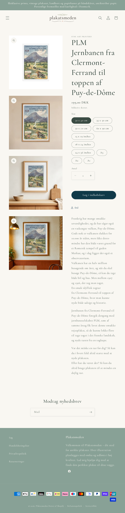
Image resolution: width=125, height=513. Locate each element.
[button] (7, 18)
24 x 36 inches (83, 152)
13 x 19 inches (82, 136)
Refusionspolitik (74, 506)
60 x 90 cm (103, 128)
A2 (76, 160)
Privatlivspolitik (17, 453)
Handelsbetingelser (19, 445)
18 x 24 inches (83, 144)
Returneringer (16, 461)
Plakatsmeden (42, 506)
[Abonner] (91, 412)
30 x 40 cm (81, 120)
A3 (101, 152)
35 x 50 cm (102, 120)
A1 (88, 160)
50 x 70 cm (81, 128)
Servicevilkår (91, 506)
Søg (11, 437)
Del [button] (76, 207)
